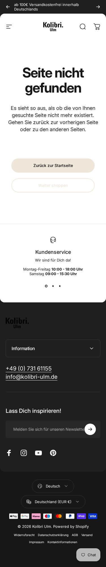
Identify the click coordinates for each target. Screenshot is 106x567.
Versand (86, 535)
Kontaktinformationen (62, 542)
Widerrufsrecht (24, 535)
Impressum (36, 542)
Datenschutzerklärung (53, 535)
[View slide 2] (53, 286)
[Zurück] (8, 7)
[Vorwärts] (98, 7)
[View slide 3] (60, 286)
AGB (75, 535)
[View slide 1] (46, 286)
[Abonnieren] (90, 429)
